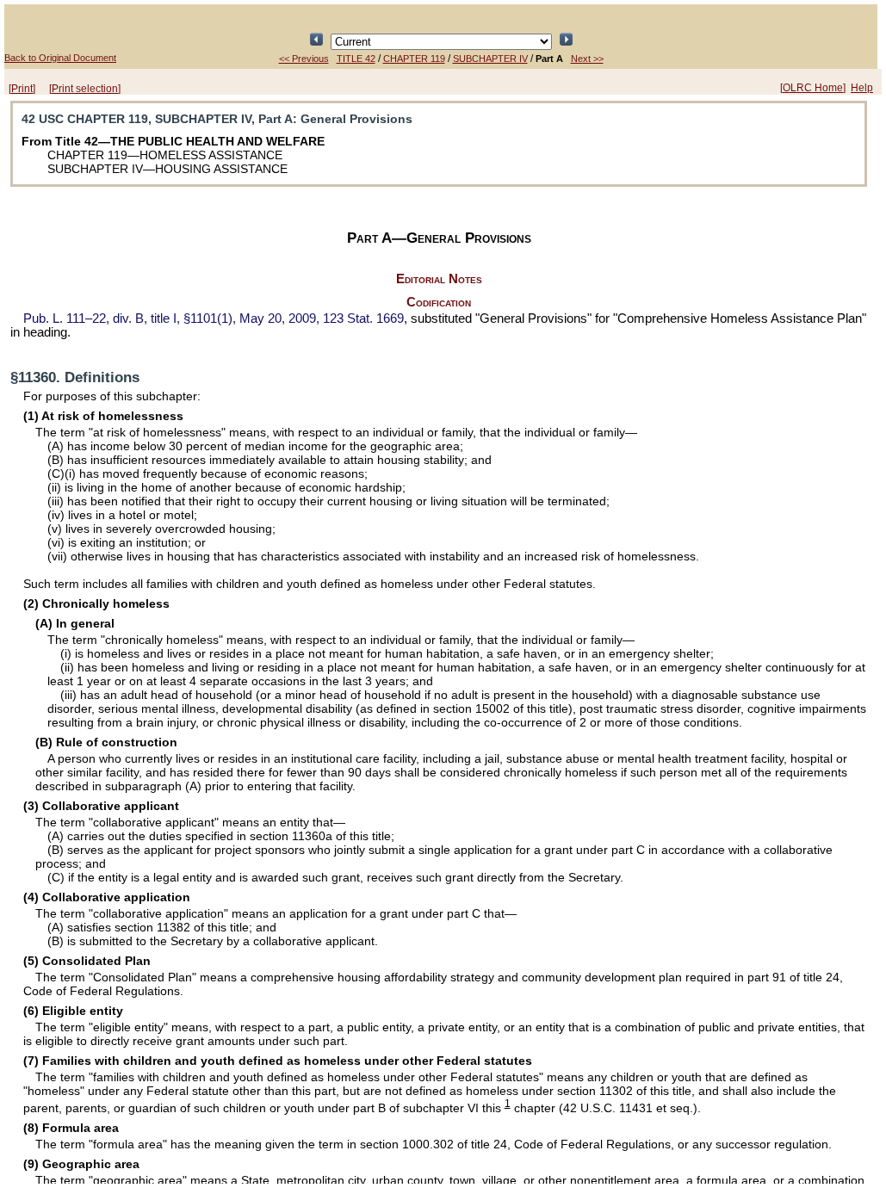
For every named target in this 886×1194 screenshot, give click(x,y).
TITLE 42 (356, 58)
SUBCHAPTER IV (490, 58)
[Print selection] (85, 89)
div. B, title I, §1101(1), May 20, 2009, (213, 318)
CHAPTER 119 (414, 58)
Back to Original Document (60, 58)
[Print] (22, 89)
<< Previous (304, 58)
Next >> (587, 58)
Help (862, 88)
